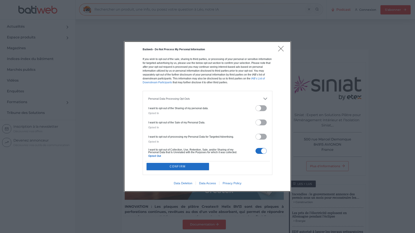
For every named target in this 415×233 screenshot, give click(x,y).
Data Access (207, 183)
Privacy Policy (232, 183)
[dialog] (207, 116)
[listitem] (207, 98)
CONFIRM (178, 166)
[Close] (282, 50)
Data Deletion (183, 183)
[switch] (261, 108)
